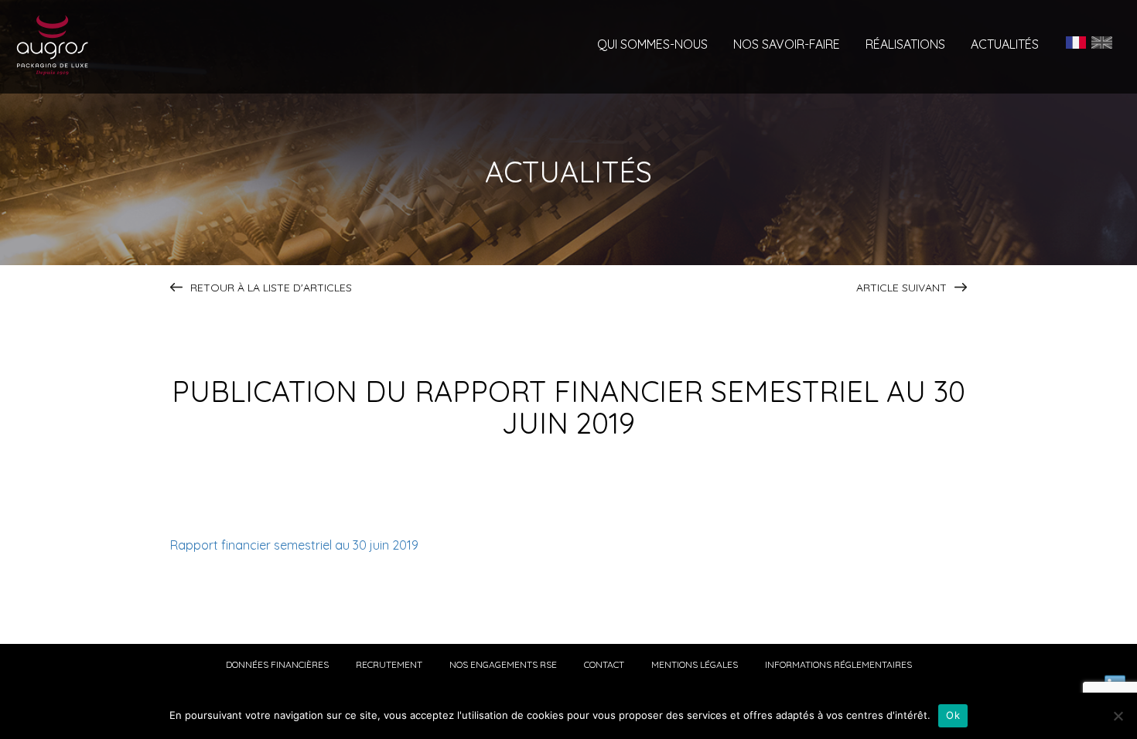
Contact (604, 664)
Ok (953, 715)
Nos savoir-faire (786, 45)
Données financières (277, 664)
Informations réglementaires (838, 664)
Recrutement (389, 664)
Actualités (1005, 45)
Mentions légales (694, 664)
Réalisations (905, 45)
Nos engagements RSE (503, 664)
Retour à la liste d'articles (271, 287)
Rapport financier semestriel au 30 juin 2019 (294, 545)
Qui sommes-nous (652, 45)
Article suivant (901, 287)
